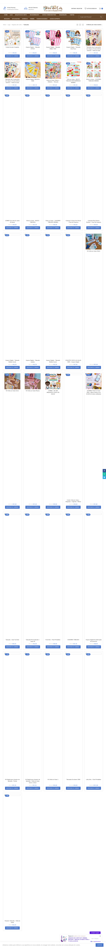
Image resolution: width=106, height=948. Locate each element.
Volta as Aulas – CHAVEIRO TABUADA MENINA (53, 221)
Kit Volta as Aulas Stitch (93, 251)
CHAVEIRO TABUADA (73, 640)
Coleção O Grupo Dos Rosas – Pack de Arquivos (73, 221)
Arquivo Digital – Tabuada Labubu (33, 361)
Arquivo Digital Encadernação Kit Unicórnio (94, 640)
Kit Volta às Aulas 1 (53, 779)
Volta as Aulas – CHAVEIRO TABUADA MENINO (93, 80)
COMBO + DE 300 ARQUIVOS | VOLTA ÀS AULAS (53, 392)
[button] (12, 55)
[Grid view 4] (83, 25)
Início (4, 24)
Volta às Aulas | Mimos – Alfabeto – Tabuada (53, 81)
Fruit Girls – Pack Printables (53, 640)
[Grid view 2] (77, 25)
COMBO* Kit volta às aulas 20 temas (12, 221)
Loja (9, 24)
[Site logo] (53, 8)
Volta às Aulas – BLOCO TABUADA (32, 221)
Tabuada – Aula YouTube (12, 640)
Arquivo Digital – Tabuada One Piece (73, 48)
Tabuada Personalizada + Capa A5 (33, 640)
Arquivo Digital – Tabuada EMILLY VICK (53, 48)
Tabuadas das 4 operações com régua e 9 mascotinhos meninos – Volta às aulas (12, 81)
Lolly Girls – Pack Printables (93, 779)
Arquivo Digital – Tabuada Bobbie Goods (12, 361)
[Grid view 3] (80, 25)
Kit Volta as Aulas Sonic (12, 391)
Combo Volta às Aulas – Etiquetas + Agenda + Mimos (73, 501)
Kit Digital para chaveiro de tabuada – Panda (12, 780)
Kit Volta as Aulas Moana (32, 391)
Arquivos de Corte (17, 24)
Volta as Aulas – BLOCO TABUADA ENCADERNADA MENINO (73, 81)
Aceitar (99, 945)
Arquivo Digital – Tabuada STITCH (33, 48)
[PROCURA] (101, 17)
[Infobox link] (11, 8)
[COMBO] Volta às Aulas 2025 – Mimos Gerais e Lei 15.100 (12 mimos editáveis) (93, 392)
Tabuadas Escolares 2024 (73, 779)
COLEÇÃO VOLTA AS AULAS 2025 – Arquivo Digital (73, 361)
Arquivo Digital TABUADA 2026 (33, 80)
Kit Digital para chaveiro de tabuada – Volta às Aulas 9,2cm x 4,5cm (32, 781)
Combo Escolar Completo (12, 47)
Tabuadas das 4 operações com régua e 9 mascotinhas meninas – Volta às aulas (93, 48)
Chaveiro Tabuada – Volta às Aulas (12, 921)
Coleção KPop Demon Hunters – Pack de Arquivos (93, 221)
